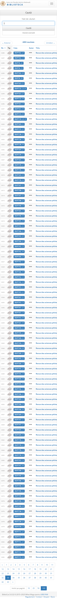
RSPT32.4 (19, 99)
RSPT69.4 (19, 435)
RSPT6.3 (18, 68)
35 (19, 578)
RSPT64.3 (19, 160)
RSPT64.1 (19, 124)
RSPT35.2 (19, 129)
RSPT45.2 (19, 369)
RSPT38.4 (19, 144)
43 (8, 582)
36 (24, 578)
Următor (50, 43)
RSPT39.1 (19, 155)
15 (19, 569)
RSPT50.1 (19, 511)
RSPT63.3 (19, 104)
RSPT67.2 (19, 307)
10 (47, 565)
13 (8, 569)
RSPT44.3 (19, 343)
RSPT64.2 (19, 150)
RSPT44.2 (19, 333)
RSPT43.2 (19, 292)
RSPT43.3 (19, 302)
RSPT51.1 (19, 537)
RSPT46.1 (19, 389)
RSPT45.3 (19, 374)
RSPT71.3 (19, 547)
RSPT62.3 (19, 58)
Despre (46, 597)
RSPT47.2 (19, 425)
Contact (39, 597)
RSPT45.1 (19, 358)
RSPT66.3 (19, 257)
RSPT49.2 (19, 496)
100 (43, 588)
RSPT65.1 (19, 185)
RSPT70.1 (19, 440)
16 (24, 569)
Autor (31, 48)
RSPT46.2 (19, 394)
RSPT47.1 (19, 420)
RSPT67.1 (19, 297)
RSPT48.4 (19, 486)
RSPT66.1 (19, 231)
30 (46, 573)
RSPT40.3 (19, 206)
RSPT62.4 (19, 73)
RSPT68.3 (19, 364)
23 (8, 573)
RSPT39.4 (19, 180)
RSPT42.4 (19, 282)
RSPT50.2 (19, 521)
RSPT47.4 (19, 465)
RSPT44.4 (19, 348)
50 (38, 588)
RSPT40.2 (19, 201)
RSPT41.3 (19, 246)
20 (46, 569)
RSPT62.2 (19, 53)
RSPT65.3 (19, 211)
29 (40, 573)
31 (51, 573)
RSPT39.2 (19, 165)
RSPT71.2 (19, 532)
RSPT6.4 (18, 78)
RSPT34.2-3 (20, 119)
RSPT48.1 (19, 470)
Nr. (2, 48)
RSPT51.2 (19, 542)
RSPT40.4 (19, 216)
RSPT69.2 (19, 415)
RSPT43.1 (19, 287)
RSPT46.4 (19, 409)
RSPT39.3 (19, 170)
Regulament (30, 597)
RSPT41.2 (19, 236)
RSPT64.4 (19, 175)
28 (35, 573)
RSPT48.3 (19, 481)
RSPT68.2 (19, 353)
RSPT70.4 (19, 455)
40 (46, 578)
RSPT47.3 (19, 460)
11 (52, 565)
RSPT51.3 (19, 552)
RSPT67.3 (19, 313)
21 (51, 569)
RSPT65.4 (19, 221)
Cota (15, 48)
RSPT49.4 (19, 506)
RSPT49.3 (19, 501)
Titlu (38, 48)
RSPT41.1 (19, 226)
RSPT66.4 (19, 272)
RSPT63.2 (19, 94)
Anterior (6, 43)
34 (13, 578)
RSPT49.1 (19, 491)
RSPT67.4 (19, 323)
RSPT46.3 (19, 404)
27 (30, 573)
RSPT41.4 (19, 252)
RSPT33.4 (19, 114)
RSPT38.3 (19, 139)
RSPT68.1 (19, 338)
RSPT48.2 (19, 476)
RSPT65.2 (19, 195)
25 (19, 573)
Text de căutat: (28, 19)
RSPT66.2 (19, 241)
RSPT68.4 (19, 379)
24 (13, 573)
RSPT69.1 (19, 399)
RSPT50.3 (19, 527)
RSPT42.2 (19, 267)
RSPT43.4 (19, 318)
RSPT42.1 (19, 262)
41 (51, 578)
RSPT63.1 (19, 83)
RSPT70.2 (19, 445)
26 (24, 573)
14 (13, 569)
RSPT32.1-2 (20, 89)
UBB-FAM (44, 594)
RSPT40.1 (19, 190)
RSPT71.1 (19, 516)
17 (30, 569)
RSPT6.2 (18, 63)
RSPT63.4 (19, 109)
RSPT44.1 (19, 328)
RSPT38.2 (19, 134)
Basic (53, 597)
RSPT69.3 (19, 430)
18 (35, 569)
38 (35, 578)
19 (40, 569)
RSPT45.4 (19, 384)
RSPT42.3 (19, 277)
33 (8, 578)
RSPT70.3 (19, 450)
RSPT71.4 (19, 557)
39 (40, 578)
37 (30, 578)
